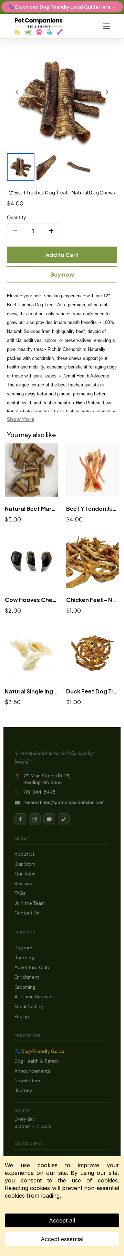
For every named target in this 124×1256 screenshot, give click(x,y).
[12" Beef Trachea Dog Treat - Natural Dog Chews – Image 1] (20, 167)
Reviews (23, 883)
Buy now (62, 274)
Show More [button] (20, 419)
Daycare (23, 948)
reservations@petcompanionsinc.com (64, 802)
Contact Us (26, 913)
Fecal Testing (28, 1006)
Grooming (24, 987)
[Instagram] (35, 819)
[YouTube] (49, 819)
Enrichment (26, 977)
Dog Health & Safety (36, 1061)
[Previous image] (17, 92)
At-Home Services (34, 997)
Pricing (21, 1016)
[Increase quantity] (51, 230)
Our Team (24, 874)
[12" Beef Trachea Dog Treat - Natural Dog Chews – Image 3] (78, 167)
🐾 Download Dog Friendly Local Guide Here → (62, 7)
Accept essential (62, 1239)
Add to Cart (62, 254)
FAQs (19, 893)
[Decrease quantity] (15, 230)
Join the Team (29, 903)
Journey (23, 1090)
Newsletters (27, 1081)
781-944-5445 (39, 792)
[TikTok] (64, 819)
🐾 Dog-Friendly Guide (39, 1051)
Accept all (62, 1220)
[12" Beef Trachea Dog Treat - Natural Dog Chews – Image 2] (49, 167)
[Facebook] (20, 819)
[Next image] (107, 92)
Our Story (24, 864)
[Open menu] (106, 26)
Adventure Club (31, 967)
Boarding (24, 958)
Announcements (32, 1071)
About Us (24, 854)
